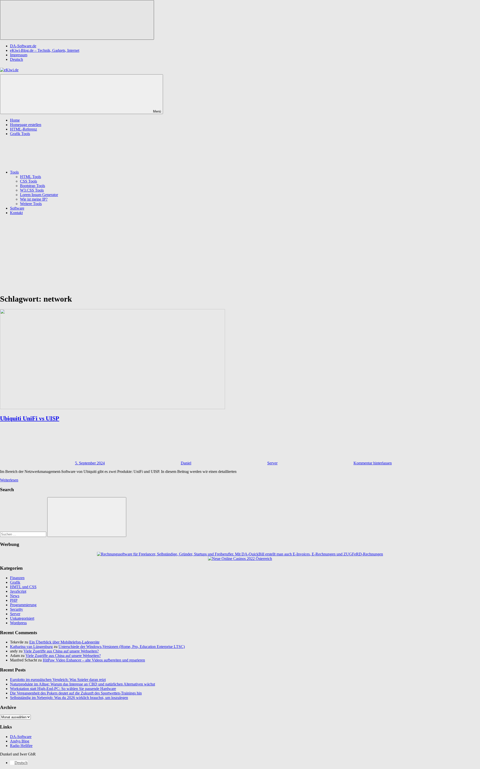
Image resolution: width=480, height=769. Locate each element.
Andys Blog (19, 741)
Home (15, 120)
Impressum (18, 55)
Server (272, 463)
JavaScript (18, 591)
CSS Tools (28, 181)
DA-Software (21, 736)
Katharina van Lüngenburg (31, 646)
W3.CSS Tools (32, 190)
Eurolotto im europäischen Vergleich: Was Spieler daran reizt (58, 679)
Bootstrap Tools (32, 186)
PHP (14, 600)
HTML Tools (30, 177)
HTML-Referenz (23, 129)
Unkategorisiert (22, 618)
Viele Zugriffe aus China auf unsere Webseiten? (61, 651)
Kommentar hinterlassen (373, 463)
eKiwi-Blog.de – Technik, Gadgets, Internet (44, 50)
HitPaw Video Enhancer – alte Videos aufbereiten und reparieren (94, 660)
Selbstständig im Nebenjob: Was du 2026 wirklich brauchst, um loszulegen (69, 697)
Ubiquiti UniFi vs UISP (29, 418)
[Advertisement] (240, 254)
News (14, 596)
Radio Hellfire (21, 745)
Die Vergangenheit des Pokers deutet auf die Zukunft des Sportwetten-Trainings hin (76, 693)
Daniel (186, 463)
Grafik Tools (20, 134)
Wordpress (18, 623)
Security (16, 609)
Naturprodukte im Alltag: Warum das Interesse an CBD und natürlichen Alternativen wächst (82, 684)
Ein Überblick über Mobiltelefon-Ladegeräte (64, 642)
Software (17, 208)
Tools (14, 172)
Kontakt (16, 213)
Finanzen (17, 578)
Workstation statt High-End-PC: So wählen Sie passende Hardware (63, 688)
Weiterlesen (9, 480)
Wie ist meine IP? (34, 199)
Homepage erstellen (25, 125)
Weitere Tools (31, 204)
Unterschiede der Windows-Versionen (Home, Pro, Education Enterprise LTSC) (121, 646)
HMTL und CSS (23, 587)
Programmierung (23, 605)
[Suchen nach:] (23, 534)
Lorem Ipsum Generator (39, 195)
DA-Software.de (23, 46)
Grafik (15, 582)
